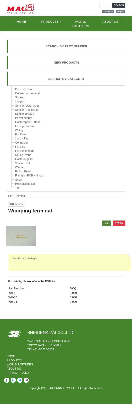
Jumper (19, 101)
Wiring (19, 130)
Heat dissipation (25, 183)
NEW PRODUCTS (66, 62)
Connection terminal (27, 93)
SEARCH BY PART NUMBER (66, 46)
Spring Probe (23, 155)
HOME (21, 21)
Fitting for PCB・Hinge (29, 175)
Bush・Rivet (23, 171)
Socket (19, 97)
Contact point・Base (27, 122)
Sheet (18, 179)
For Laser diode (24, 150)
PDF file (119, 223)
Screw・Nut (22, 163)
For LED (20, 146)
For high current (24, 126)
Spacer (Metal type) (27, 105)
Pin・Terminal (23, 89)
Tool (17, 187)
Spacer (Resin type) (27, 109)
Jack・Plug (22, 138)
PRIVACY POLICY (18, 372)
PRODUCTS (50, 21)
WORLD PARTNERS (80, 24)
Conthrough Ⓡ (24, 159)
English (120, 11)
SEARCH (119, 5)
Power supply (23, 118)
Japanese (108, 11)
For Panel (21, 134)
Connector (21, 142)
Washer (19, 167)
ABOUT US (110, 21)
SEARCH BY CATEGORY (66, 79)
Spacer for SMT (24, 113)
